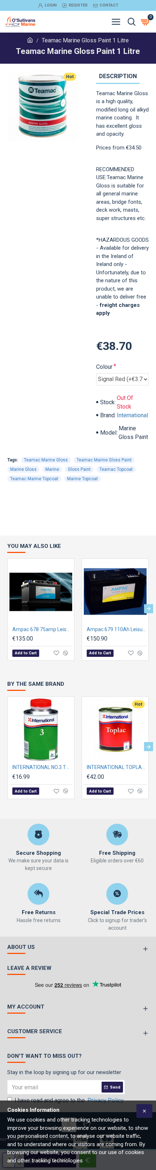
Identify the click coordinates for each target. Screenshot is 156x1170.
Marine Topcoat (82, 478)
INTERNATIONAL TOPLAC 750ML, (117, 767)
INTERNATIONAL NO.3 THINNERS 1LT (42, 767)
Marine (52, 469)
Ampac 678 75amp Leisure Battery (42, 629)
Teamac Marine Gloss (46, 459)
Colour (104, 366)
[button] (7, 608)
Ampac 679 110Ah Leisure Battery (117, 629)
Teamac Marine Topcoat (34, 478)
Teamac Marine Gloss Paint (104, 459)
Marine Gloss (23, 469)
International (132, 415)
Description (118, 76)
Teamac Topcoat (116, 469)
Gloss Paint (79, 469)
